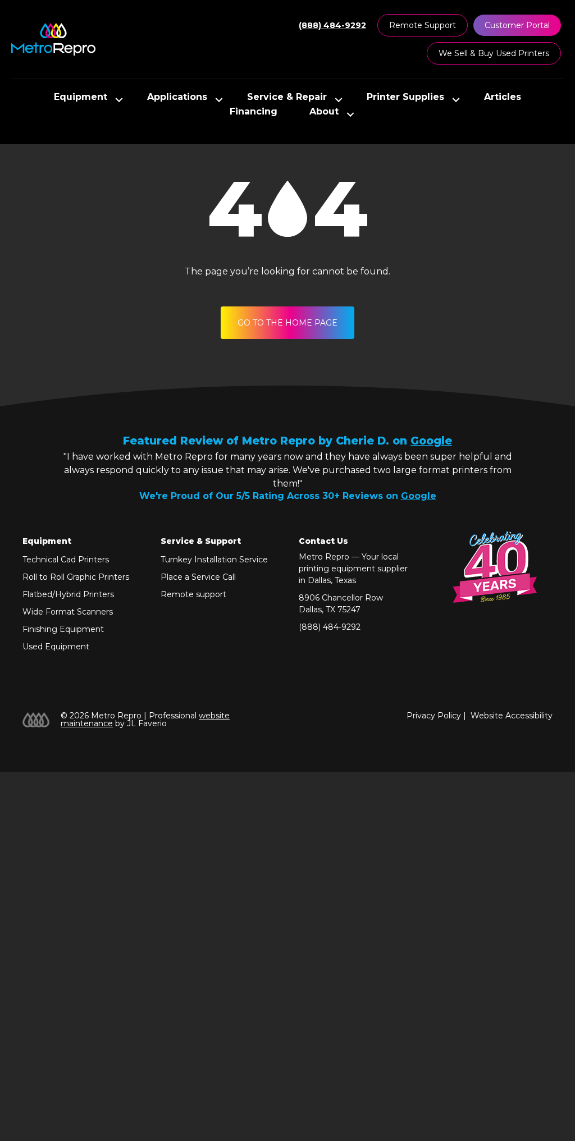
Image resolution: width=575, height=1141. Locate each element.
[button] (119, 100)
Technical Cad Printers (65, 560)
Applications (177, 97)
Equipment (80, 97)
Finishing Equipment (63, 629)
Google (431, 440)
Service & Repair (287, 97)
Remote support (193, 594)
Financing (253, 112)
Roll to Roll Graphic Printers (75, 577)
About (324, 112)
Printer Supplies (405, 97)
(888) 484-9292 (329, 627)
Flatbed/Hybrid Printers (68, 594)
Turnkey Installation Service (214, 560)
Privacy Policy (434, 716)
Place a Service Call (198, 577)
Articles (502, 97)
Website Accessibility (512, 716)
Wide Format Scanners (67, 612)
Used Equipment (55, 646)
